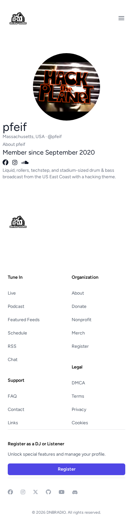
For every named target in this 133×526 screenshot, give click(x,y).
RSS (12, 346)
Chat (12, 359)
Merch (78, 333)
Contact (16, 409)
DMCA (78, 383)
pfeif (15, 127)
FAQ (12, 396)
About (78, 293)
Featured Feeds (24, 319)
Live (12, 293)
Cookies (80, 423)
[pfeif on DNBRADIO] (66, 82)
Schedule (17, 333)
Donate (79, 306)
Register (80, 346)
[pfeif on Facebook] (5, 162)
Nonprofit (81, 319)
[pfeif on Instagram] (14, 162)
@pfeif (55, 136)
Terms (78, 396)
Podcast (16, 306)
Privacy (79, 409)
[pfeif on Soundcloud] (25, 162)
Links (13, 423)
